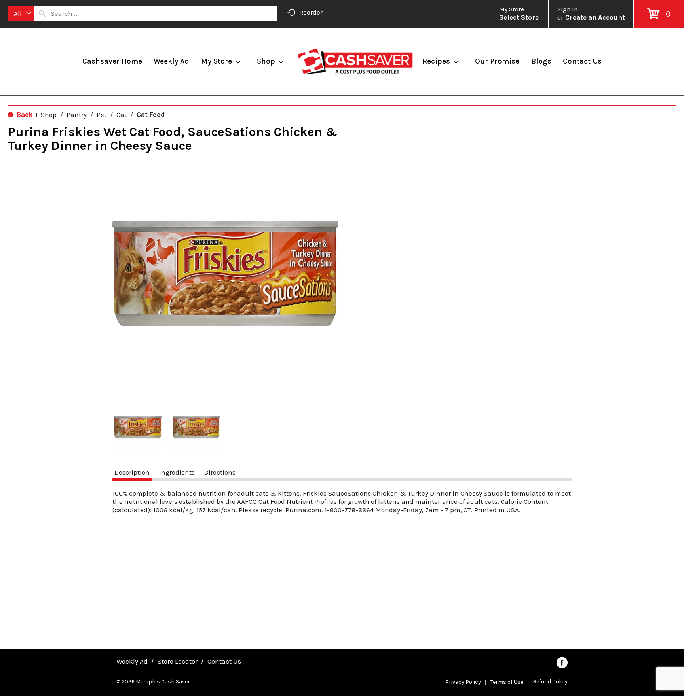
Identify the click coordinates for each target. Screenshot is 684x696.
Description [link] (132, 472)
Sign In (567, 9)
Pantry (76, 115)
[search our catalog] (42, 13)
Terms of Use (506, 682)
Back (23, 115)
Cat (121, 115)
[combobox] (21, 13)
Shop (49, 115)
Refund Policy (550, 681)
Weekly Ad (132, 661)
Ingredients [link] (177, 472)
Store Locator (178, 661)
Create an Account (595, 17)
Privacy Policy (463, 682)
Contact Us (224, 661)
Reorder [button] (311, 12)
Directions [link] (220, 472)
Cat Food (151, 115)
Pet (101, 115)
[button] (137, 427)
